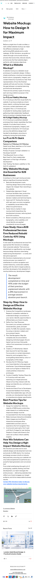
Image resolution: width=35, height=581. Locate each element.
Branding (5, 511)
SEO (17, 9)
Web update (9, 9)
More (23, 9)
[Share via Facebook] (4, 516)
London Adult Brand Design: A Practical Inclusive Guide (14, 553)
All (2, 9)
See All (30, 528)
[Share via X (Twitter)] (8, 516)
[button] (34, 3)
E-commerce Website (9, 508)
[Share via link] (16, 516)
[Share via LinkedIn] (12, 516)
